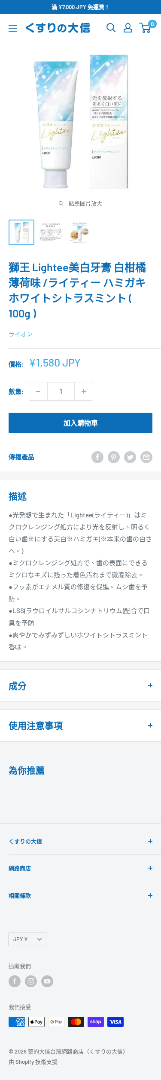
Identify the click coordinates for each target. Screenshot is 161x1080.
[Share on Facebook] (97, 456)
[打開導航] (13, 28)
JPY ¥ (20, 939)
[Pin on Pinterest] (114, 456)
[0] (145, 28)
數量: (16, 391)
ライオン (21, 334)
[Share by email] (146, 456)
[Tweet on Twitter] (130, 456)
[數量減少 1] (38, 391)
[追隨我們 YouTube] (47, 981)
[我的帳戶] (128, 27)
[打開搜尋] (111, 27)
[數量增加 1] (84, 391)
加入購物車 (81, 423)
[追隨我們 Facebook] (15, 981)
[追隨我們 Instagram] (31, 981)
